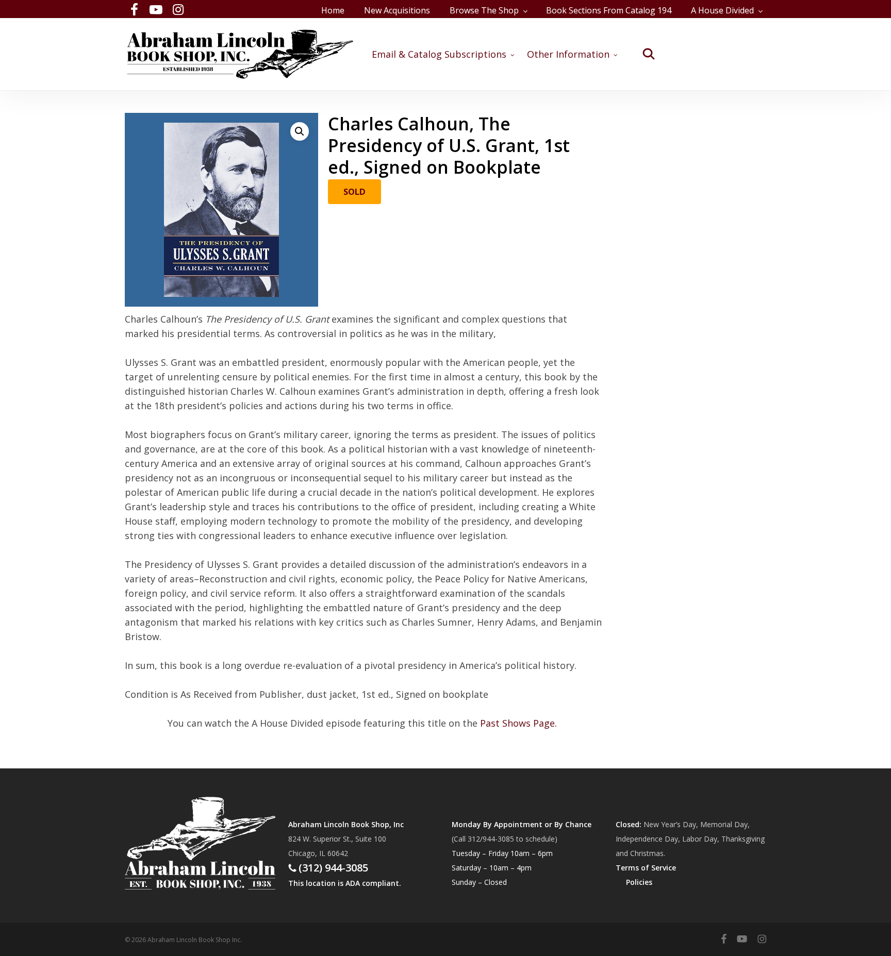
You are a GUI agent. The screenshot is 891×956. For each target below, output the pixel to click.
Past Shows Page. (518, 723)
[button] (299, 131)
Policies (639, 882)
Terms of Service (646, 868)
